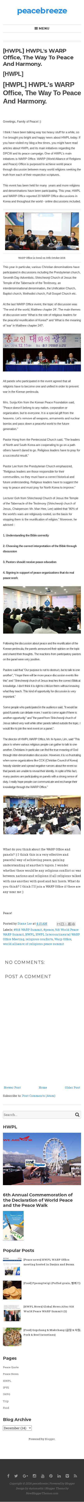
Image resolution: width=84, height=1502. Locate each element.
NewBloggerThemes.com (42, 1493)
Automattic (36, 1488)
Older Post (72, 1087)
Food (6, 1408)
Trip (6, 1401)
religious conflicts (39, 939)
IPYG (6, 1387)
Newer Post (12, 1087)
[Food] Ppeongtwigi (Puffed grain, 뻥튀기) (51, 1283)
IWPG (6, 1394)
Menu (44, 28)
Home (43, 1087)
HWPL (29, 934)
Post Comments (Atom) (38, 1096)
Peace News (11, 1374)
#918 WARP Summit (28, 930)
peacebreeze (42, 10)
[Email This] (59, 924)
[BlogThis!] (62, 924)
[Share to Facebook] (70, 924)
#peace (48, 930)
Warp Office (62, 939)
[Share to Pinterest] (73, 924)
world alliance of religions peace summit (33, 944)
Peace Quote (11, 1367)
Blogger (50, 1439)
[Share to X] (66, 924)
